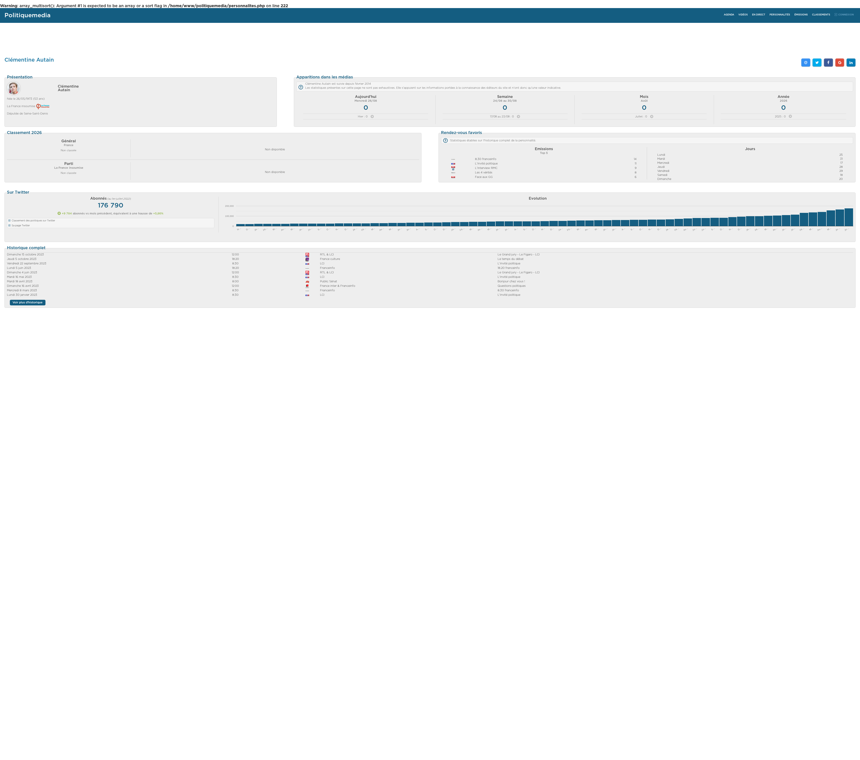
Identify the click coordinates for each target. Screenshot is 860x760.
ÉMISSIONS (801, 15)
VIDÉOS (743, 15)
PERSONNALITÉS (780, 15)
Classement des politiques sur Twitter (33, 220)
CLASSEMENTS (821, 15)
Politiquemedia (27, 15)
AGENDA (729, 15)
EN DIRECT (758, 15)
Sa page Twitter (21, 225)
